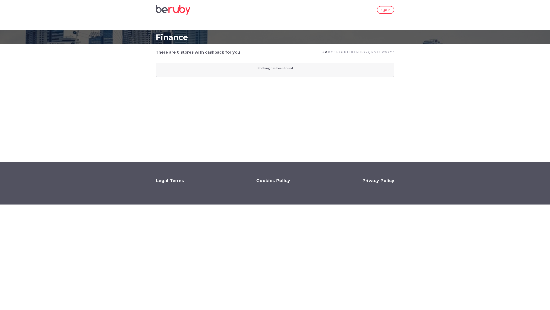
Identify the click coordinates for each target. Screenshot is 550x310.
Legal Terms (170, 180)
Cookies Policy (273, 180)
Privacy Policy (378, 180)
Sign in (385, 10)
